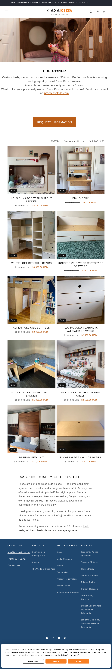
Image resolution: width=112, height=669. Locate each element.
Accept (79, 661)
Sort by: (56, 141)
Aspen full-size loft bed (31, 327)
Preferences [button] (73, 655)
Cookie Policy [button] (10, 655)
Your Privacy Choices (87, 597)
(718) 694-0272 (18, 2)
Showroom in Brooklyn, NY (38, 554)
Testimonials (63, 572)
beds (40, 530)
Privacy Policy (88, 582)
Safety (60, 565)
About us (36, 562)
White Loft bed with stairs (31, 263)
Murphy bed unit (31, 457)
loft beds (31, 530)
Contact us (14, 565)
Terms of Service (89, 575)
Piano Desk (80, 198)
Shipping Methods (90, 562)
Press (59, 552)
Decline (56, 661)
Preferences (33, 661)
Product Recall (64, 585)
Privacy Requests (90, 589)
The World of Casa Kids (43, 569)
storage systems (67, 530)
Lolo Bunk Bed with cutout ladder (31, 394)
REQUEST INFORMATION (54, 122)
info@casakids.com (56, 93)
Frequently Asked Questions (89, 554)
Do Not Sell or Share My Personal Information (91, 609)
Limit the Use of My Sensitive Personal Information (90, 623)
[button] (6, 12)
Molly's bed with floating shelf (80, 394)
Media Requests (64, 559)
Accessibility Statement (68, 592)
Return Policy (87, 569)
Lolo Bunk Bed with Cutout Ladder (31, 200)
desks (48, 530)
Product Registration (66, 579)
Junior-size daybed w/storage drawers (80, 265)
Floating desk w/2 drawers (80, 457)
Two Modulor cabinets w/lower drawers (80, 329)
